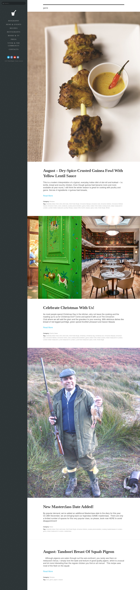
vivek (95, 208)
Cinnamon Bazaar (85, 204)
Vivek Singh (101, 208)
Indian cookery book (104, 206)
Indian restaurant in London (114, 338)
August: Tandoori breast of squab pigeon (78, 551)
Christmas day (90, 336)
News (56, 333)
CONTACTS (14, 49)
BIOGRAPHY (13, 21)
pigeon (56, 579)
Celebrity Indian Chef (52, 204)
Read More (48, 195)
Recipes (52, 201)
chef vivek (65, 204)
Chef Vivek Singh (74, 204)
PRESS (14, 39)
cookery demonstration (75, 206)
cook (59, 206)
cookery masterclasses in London (112, 529)
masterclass (67, 531)
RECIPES (14, 28)
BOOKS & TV (13, 35)
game (84, 206)
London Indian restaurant (55, 208)
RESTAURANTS (13, 32)
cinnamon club (95, 204)
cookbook (64, 206)
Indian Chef (94, 206)
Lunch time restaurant (82, 339)
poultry (66, 208)
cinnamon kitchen (106, 204)
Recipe (71, 208)
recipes (88, 208)
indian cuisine (101, 338)
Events (52, 333)
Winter (108, 208)
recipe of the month (79, 208)
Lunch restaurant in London (67, 339)
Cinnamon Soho (52, 206)
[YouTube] (14, 57)
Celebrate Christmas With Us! (68, 307)
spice (92, 208)
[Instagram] (18, 57)
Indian (88, 206)
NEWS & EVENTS (13, 24)
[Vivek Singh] (14, 13)
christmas (83, 336)
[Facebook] (11, 57)
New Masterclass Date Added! (68, 506)
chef (60, 204)
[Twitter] (8, 57)
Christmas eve (99, 336)
